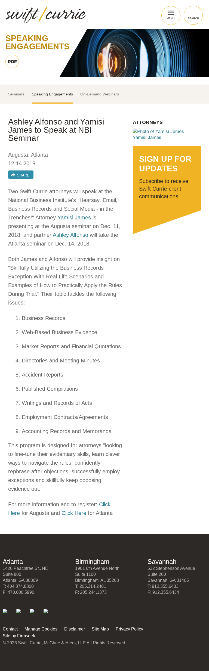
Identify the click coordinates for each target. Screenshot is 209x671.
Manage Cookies (40, 629)
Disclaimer (74, 629)
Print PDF (12, 61)
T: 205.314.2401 (90, 586)
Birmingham (92, 561)
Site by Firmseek (19, 635)
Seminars (16, 94)
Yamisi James (74, 217)
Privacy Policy (129, 629)
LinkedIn (8, 615)
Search (193, 18)
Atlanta (13, 561)
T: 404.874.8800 (18, 586)
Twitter (22, 615)
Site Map (100, 629)
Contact (10, 629)
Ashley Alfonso (70, 235)
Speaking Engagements (52, 94)
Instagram (49, 615)
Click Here (74, 513)
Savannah (161, 561)
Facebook (36, 615)
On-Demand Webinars (99, 94)
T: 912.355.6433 (163, 586)
